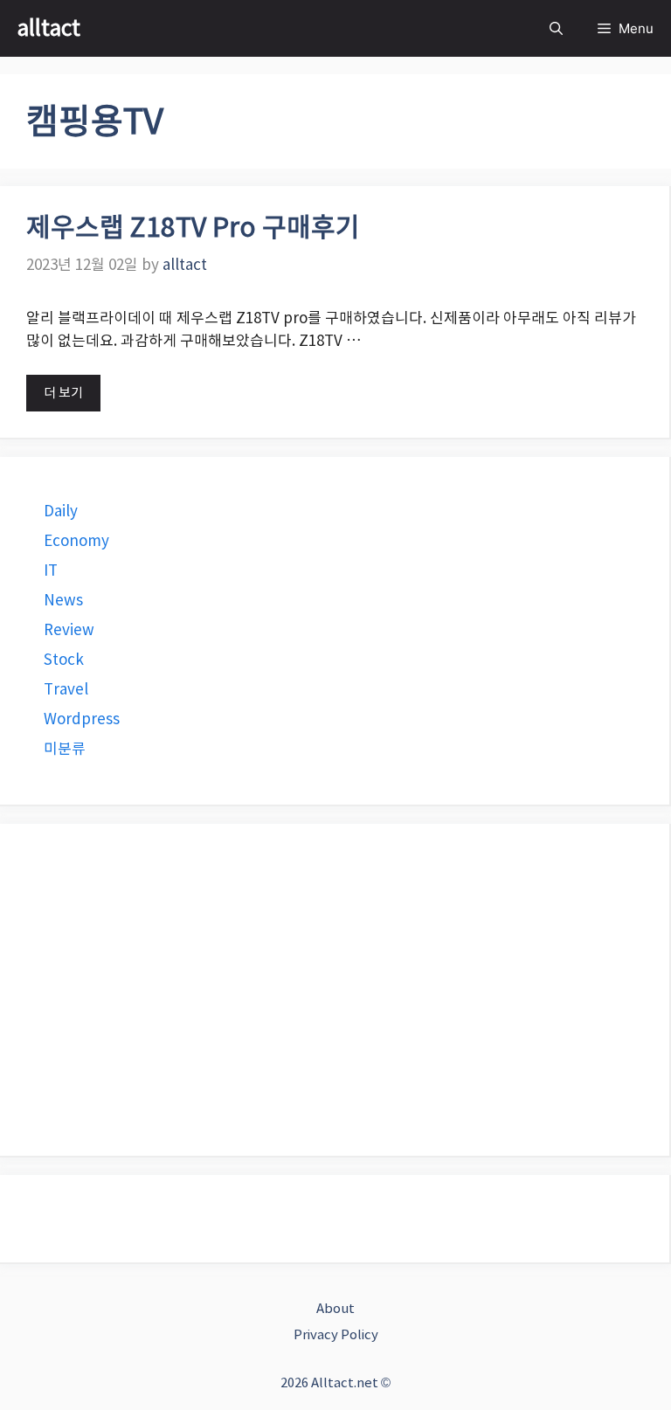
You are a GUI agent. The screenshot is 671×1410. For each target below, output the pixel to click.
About (335, 1308)
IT (51, 570)
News (63, 600)
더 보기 (63, 392)
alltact (48, 28)
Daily (61, 511)
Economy (76, 540)
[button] (556, 28)
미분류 (65, 748)
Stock (64, 659)
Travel (66, 689)
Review (69, 629)
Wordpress (82, 719)
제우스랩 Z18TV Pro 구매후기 (193, 227)
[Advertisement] (335, 989)
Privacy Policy (336, 1334)
